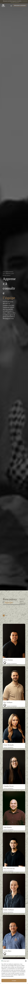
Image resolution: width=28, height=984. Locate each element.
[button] (26, 961)
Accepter (14, 980)
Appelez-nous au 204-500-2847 (20, 5)
